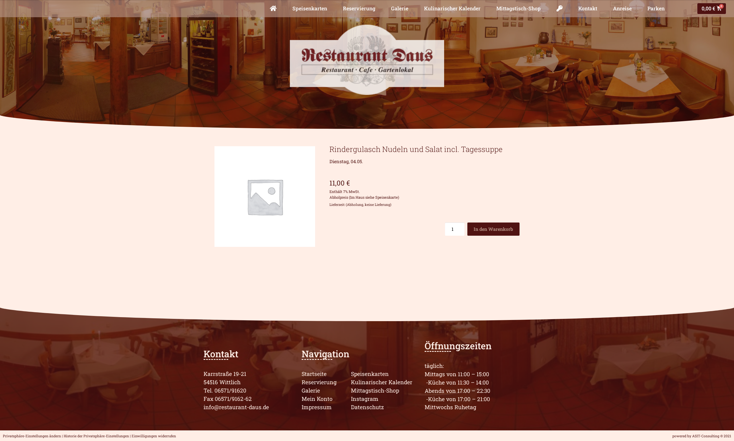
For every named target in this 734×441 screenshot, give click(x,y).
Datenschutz (367, 407)
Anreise (622, 8)
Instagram (364, 398)
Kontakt (587, 8)
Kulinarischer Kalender (452, 8)
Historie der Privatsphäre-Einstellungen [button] (96, 436)
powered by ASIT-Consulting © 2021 (701, 436)
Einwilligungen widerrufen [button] (154, 436)
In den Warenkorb (493, 229)
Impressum (317, 407)
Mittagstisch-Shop (518, 8)
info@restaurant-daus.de (236, 407)
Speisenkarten (309, 8)
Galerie (399, 8)
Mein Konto (317, 398)
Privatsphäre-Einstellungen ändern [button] (32, 436)
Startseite (314, 373)
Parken (656, 8)
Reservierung (359, 8)
